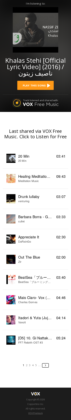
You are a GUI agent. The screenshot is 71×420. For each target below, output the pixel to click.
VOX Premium (35, 413)
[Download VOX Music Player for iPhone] (35, 29)
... (39, 365)
